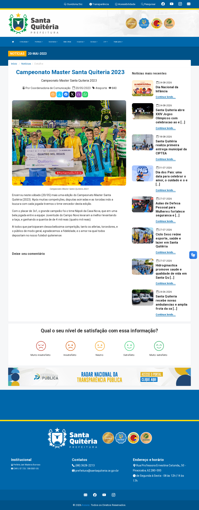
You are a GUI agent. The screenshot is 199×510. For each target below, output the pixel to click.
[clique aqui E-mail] (85, 495)
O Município (24, 42)
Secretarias (53, 42)
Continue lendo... (166, 97)
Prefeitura (38, 42)
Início (14, 63)
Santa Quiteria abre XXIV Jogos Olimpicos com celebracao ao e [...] (170, 116)
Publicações (118, 42)
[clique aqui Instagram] (113, 495)
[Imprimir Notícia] (53, 94)
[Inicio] (13, 42)
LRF (105, 42)
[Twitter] (72, 94)
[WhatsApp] (85, 94)
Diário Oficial (67, 42)
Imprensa (80, 42)
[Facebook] (66, 94)
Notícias (26, 63)
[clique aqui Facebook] (95, 495)
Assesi (86, 505)
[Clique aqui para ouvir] (79, 94)
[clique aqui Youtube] (104, 495)
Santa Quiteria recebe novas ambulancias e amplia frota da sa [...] (171, 302)
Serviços (93, 42)
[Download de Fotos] (59, 94)
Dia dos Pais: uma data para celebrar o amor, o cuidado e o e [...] (172, 178)
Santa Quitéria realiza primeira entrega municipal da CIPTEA (171, 147)
